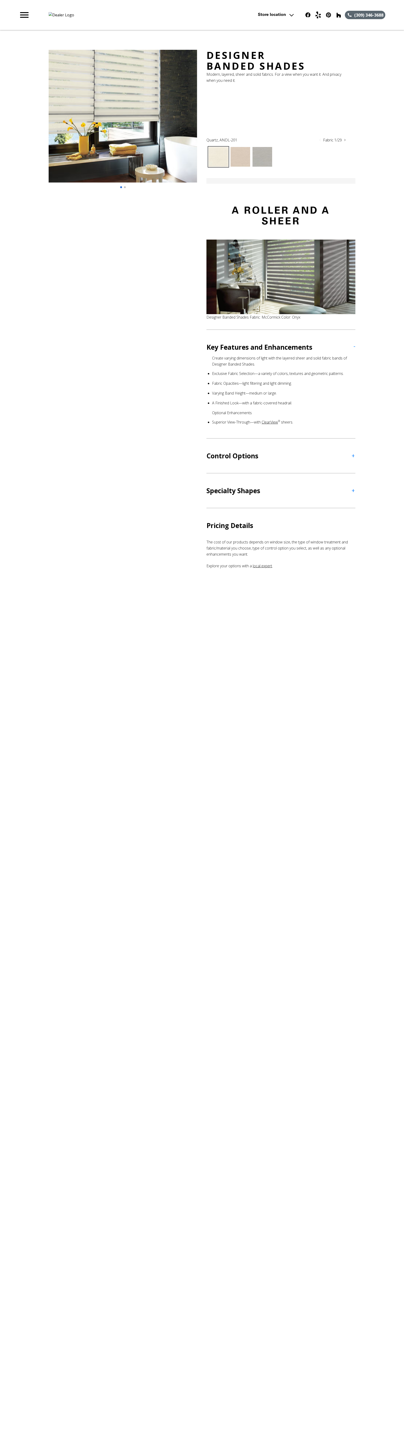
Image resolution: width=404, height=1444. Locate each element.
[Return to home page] (115, 15)
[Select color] (218, 157)
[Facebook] (308, 15)
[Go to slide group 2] (125, 187)
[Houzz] (339, 15)
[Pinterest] (328, 15)
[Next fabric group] (345, 140)
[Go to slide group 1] (121, 187)
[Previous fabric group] (320, 140)
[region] (123, 121)
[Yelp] (318, 15)
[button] (24, 15)
